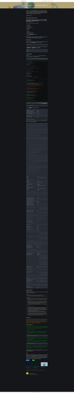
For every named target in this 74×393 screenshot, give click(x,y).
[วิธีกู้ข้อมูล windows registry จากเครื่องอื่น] (44, 364)
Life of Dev (39, 9)
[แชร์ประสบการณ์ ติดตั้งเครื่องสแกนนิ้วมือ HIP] (29, 364)
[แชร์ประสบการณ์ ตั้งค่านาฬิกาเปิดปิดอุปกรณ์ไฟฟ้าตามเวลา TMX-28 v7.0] (37, 364)
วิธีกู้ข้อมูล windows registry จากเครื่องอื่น (44, 366)
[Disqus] (37, 383)
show (31, 15)
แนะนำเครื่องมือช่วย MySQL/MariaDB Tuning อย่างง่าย (37, 5)
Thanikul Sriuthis (36, 9)
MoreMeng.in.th (23, 1)
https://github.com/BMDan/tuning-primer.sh (34, 55)
